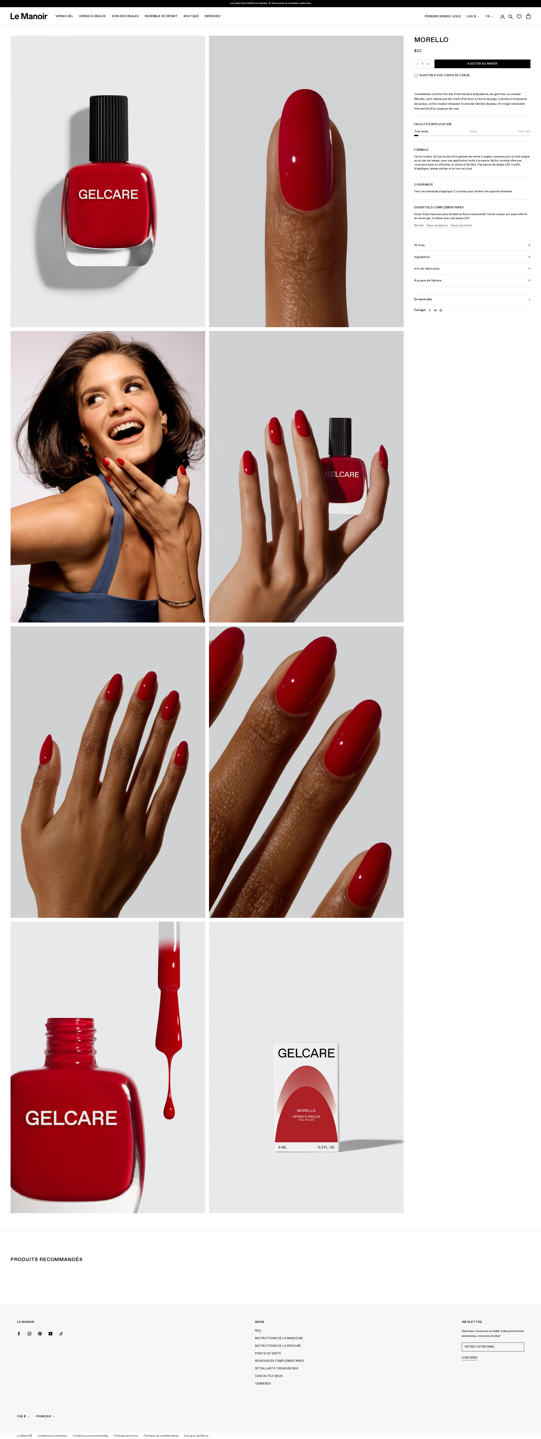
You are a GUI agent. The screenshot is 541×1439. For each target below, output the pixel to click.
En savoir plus (423, 299)
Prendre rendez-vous (443, 16)
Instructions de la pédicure (278, 1346)
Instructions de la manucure (279, 1338)
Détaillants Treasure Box (276, 1368)
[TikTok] (61, 1333)
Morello (419, 225)
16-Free (419, 245)
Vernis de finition (461, 225)
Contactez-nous (269, 1376)
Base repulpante (437, 225)
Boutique (191, 16)
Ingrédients (422, 257)
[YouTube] (50, 1333)
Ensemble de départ (161, 16)
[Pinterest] (441, 310)
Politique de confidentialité (161, 1436)
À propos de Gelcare (427, 280)
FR (488, 16)
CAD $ (471, 16)
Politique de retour (126, 1436)
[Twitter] (435, 310)
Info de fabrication (427, 268)
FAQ (258, 1330)
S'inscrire (469, 1357)
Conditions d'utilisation (52, 1436)
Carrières (263, 1383)
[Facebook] (430, 310)
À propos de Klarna (196, 1436)
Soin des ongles (125, 16)
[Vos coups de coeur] (519, 16)
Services (212, 16)
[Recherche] (510, 16)
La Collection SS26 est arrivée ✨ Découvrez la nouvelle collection (270, 3)
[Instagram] (29, 1333)
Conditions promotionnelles (90, 1436)
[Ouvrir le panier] (528, 16)
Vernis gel (64, 16)
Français (43, 1416)
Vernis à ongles (92, 16)
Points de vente (268, 1353)
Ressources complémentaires (279, 1361)
